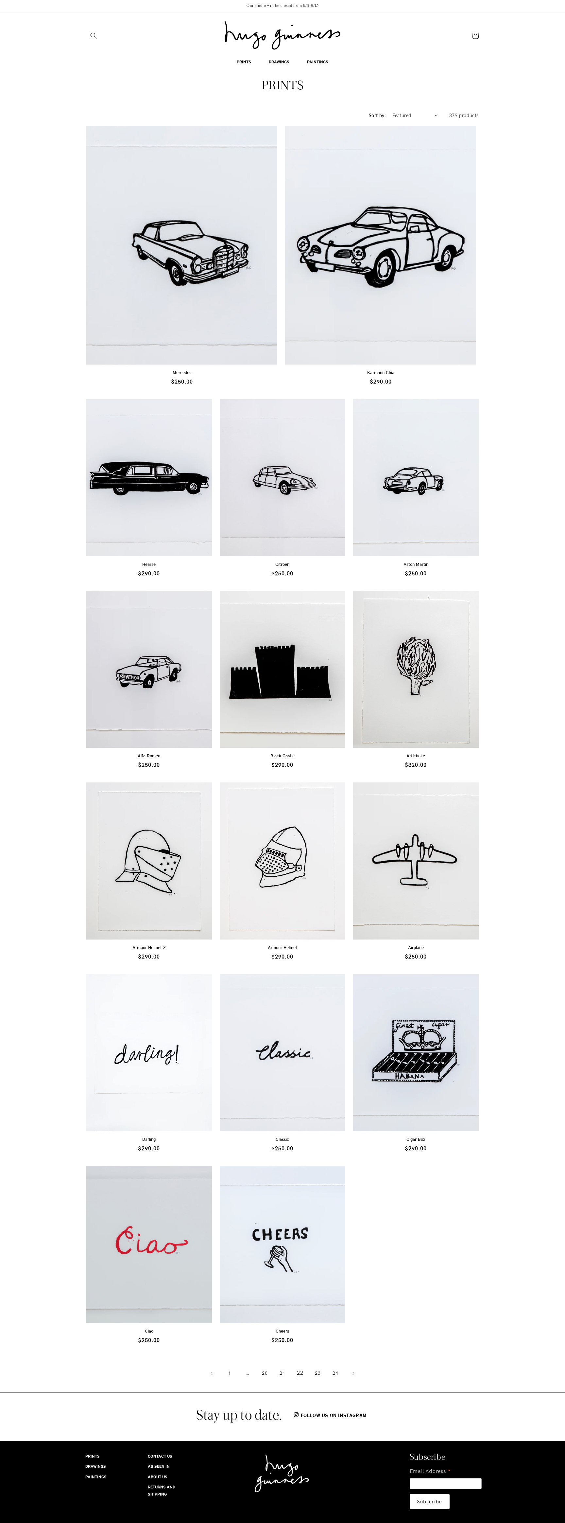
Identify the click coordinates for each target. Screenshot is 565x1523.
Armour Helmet (282, 947)
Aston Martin (415, 564)
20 (264, 1373)
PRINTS (92, 1456)
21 (282, 1373)
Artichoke (415, 755)
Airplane (416, 947)
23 (317, 1373)
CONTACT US (160, 1456)
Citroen (282, 564)
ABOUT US (157, 1477)
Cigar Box (415, 1139)
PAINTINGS (96, 1477)
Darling (149, 1139)
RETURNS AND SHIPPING (161, 1490)
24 (335, 1373)
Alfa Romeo (149, 755)
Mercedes (182, 372)
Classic (282, 1139)
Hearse (149, 564)
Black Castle (282, 755)
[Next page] (353, 1373)
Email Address (430, 1472)
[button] (93, 35)
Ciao (149, 1331)
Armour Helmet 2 (149, 947)
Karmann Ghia (380, 372)
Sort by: (377, 115)
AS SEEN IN (159, 1466)
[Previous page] (212, 1373)
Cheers (282, 1331)
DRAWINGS (95, 1466)
